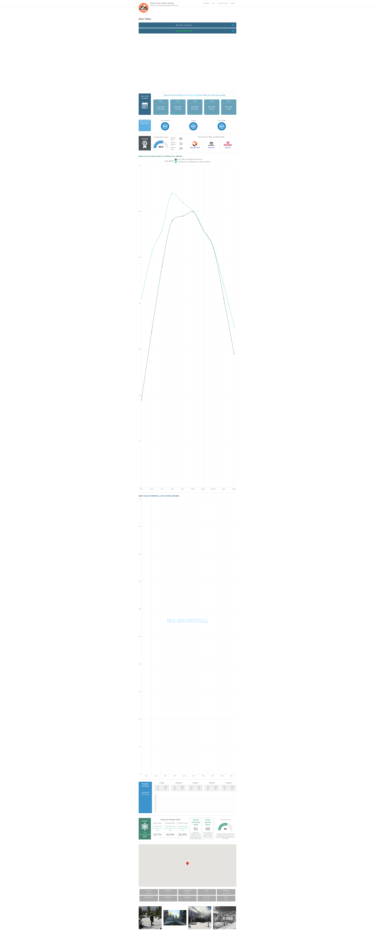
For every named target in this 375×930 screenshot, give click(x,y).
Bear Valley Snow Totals (184, 31)
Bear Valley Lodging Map (184, 25)
